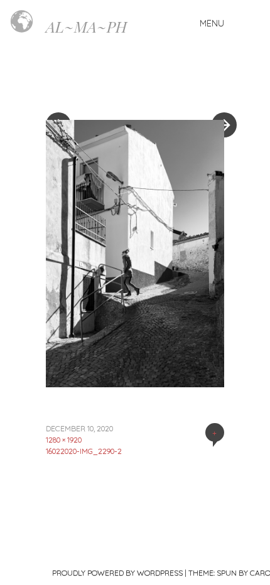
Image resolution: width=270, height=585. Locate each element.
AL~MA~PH (86, 26)
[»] (218, 87)
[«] (90, 87)
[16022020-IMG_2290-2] (135, 382)
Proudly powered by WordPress (117, 572)
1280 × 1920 (64, 439)
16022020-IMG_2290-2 (84, 451)
